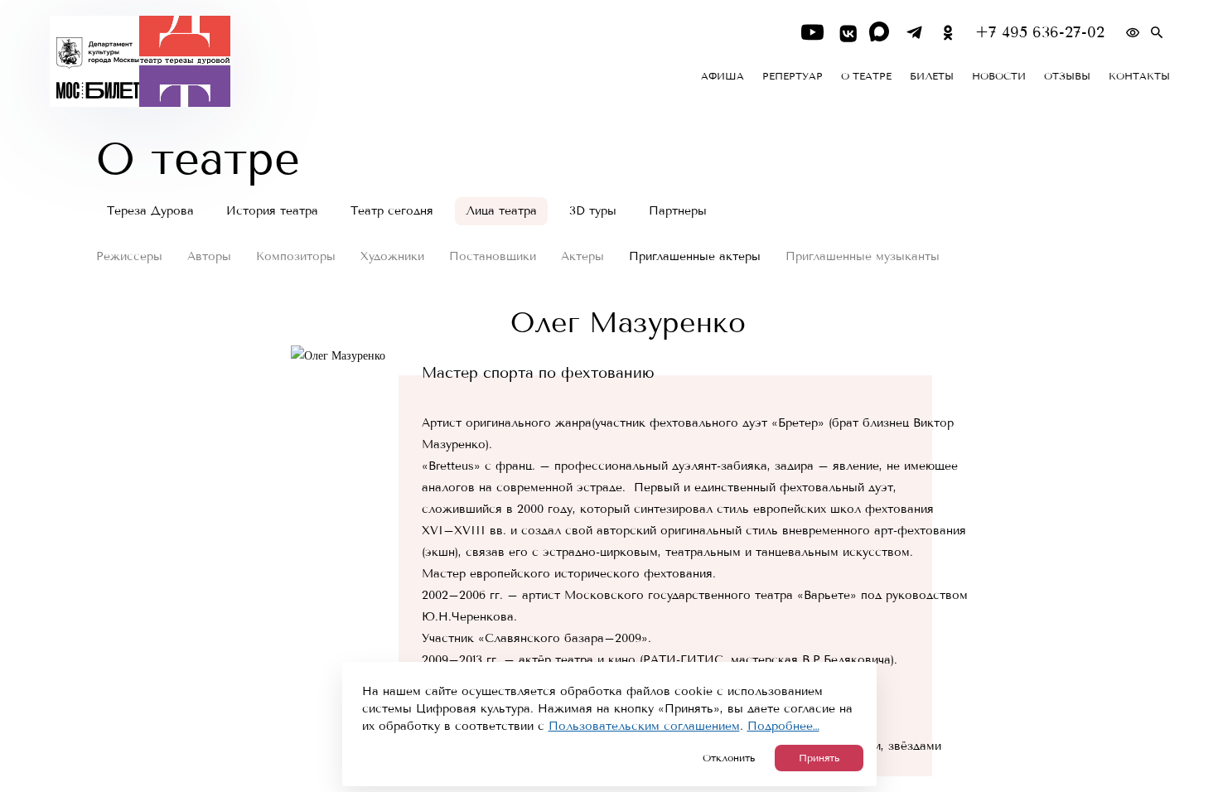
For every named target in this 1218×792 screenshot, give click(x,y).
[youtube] (812, 33)
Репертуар (792, 76)
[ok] (948, 33)
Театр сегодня (391, 211)
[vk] (846, 33)
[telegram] (914, 33)
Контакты (1139, 76)
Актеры (582, 256)
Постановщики (492, 256)
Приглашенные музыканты (862, 256)
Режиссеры (129, 256)
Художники (392, 256)
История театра (272, 211)
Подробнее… (783, 726)
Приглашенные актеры (695, 256)
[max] (880, 33)
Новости (999, 76)
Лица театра (501, 211)
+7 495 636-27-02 (1039, 32)
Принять (819, 758)
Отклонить (729, 758)
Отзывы (1067, 76)
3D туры (592, 211)
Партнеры (678, 211)
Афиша (722, 76)
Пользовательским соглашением (644, 726)
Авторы (209, 256)
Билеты (932, 76)
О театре (866, 76)
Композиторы (296, 256)
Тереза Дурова (150, 211)
